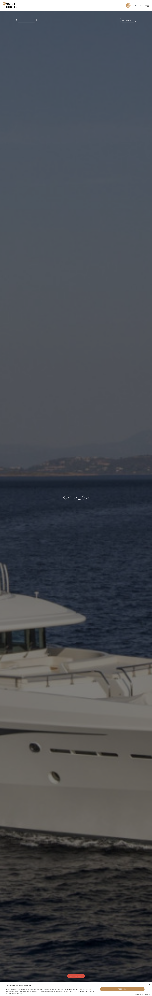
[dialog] (76, 989)
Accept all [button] (122, 989)
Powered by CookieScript (142, 995)
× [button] (149, 985)
